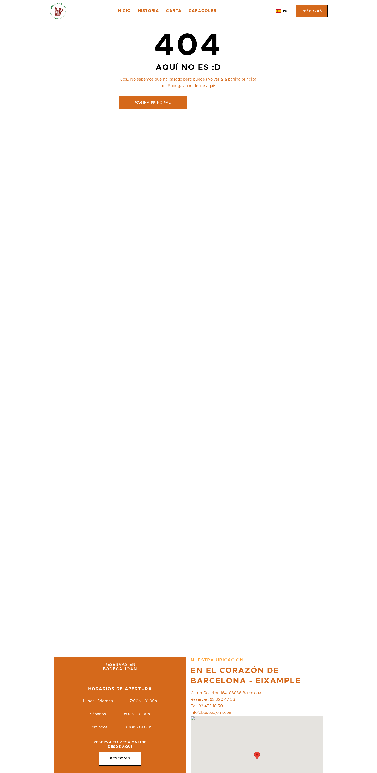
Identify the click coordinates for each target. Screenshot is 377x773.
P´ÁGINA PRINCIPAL (153, 102)
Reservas (312, 11)
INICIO (124, 11)
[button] (281, 11)
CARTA (174, 11)
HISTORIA (148, 11)
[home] (58, 11)
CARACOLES (202, 11)
